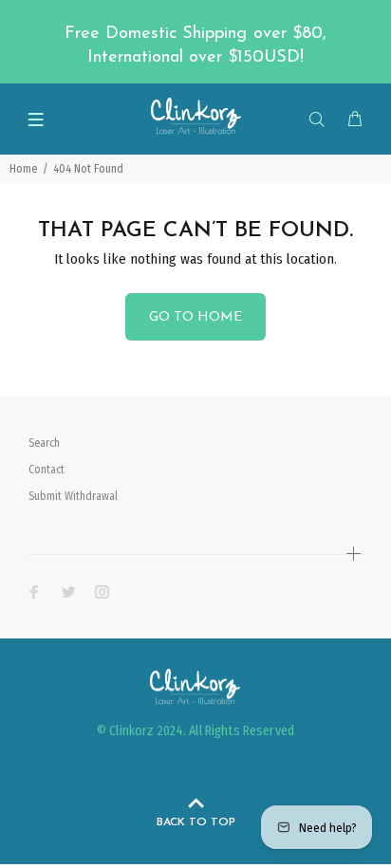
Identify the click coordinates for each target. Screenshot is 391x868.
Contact (46, 469)
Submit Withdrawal (73, 496)
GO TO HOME (195, 317)
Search (44, 443)
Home (23, 168)
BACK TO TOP (196, 822)
